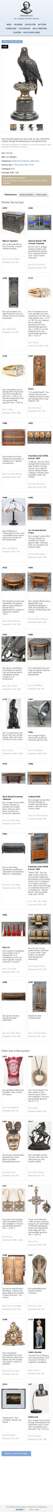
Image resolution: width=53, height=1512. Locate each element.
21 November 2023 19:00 (23, 165)
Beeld (14, 161)
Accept (19, 1510)
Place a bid (41, 195)
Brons (19, 161)
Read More (34, 1510)
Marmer (26, 161)
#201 (13, 169)
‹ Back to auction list (12, 42)
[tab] (11, 194)
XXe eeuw (35, 161)
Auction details (27, 195)
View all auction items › (16, 1453)
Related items (11, 195)
